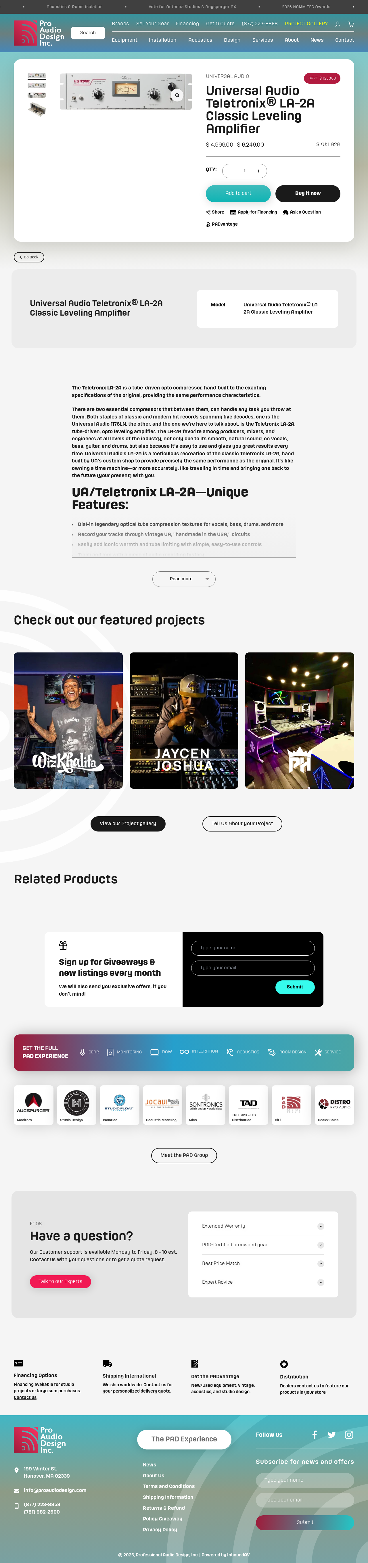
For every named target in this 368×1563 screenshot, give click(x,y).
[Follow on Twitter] (332, 1435)
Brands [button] (120, 24)
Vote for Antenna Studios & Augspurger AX (149, 7)
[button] (68, 720)
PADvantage (225, 224)
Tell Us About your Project (242, 823)
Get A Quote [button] (220, 24)
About (292, 40)
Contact (344, 40)
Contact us (25, 1398)
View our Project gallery (128, 823)
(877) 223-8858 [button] (260, 24)
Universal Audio (227, 76)
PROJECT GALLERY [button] (306, 24)
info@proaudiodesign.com (55, 1490)
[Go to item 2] (37, 86)
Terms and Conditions (169, 1486)
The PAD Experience (184, 1439)
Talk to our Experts (61, 1281)
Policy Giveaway (163, 1519)
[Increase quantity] (258, 171)
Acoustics (200, 40)
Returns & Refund (164, 1508)
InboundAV (238, 1555)
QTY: (211, 169)
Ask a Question (305, 212)
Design (232, 40)
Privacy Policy (160, 1530)
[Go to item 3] (37, 96)
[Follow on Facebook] (314, 1435)
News (317, 40)
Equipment (124, 40)
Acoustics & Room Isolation (31, 7)
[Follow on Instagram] (349, 1435)
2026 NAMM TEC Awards (263, 7)
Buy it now (308, 193)
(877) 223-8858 (42, 1504)
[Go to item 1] (37, 76)
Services (262, 40)
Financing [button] (187, 24)
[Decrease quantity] (231, 171)
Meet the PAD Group (184, 1155)
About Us (153, 1476)
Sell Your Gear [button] (152, 24)
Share (218, 212)
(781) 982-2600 (42, 1512)
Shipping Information (168, 1497)
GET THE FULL (45, 1052)
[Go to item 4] (37, 110)
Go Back (31, 257)
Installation (163, 40)
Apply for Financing (257, 212)
